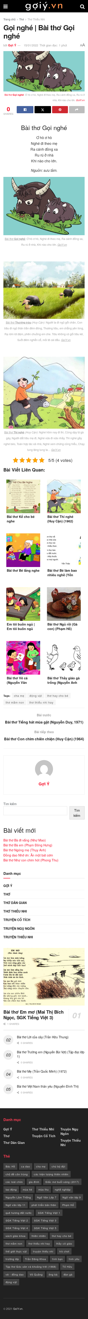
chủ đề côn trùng (17, 1174)
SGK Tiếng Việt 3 (45, 1220)
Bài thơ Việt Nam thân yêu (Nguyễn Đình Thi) (48, 1086)
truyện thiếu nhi (43, 1251)
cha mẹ (19, 696)
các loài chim (14, 1182)
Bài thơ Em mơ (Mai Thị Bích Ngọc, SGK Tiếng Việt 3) (33, 1014)
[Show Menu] (5, 6)
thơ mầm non (15, 702)
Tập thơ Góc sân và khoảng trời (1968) (31, 1266)
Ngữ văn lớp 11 (15, 1205)
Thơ (21, 19)
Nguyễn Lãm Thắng (18, 1197)
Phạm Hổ (68, 1205)
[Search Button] (82, 6)
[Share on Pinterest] (60, 109)
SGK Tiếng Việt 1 (49, 1213)
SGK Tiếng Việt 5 (45, 1228)
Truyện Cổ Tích (16, 919)
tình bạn (57, 1259)
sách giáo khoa (15, 1236)
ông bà (53, 1274)
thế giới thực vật (16, 1251)
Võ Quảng (36, 1274)
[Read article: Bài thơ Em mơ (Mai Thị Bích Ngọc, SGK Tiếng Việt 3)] (44, 977)
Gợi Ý (12, 45)
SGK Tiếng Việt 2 (17, 1220)
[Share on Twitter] (43, 109)
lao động (11, 1189)
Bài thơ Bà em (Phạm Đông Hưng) (27, 845)
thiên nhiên (39, 1236)
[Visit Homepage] (43, 6)
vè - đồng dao (15, 1274)
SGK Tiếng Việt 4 (17, 1228)
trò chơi (64, 1251)
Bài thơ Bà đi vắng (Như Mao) (24, 840)
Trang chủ (9, 19)
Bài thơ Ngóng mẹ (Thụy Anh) (24, 850)
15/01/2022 (31, 45)
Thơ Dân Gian (15, 902)
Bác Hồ (10, 1166)
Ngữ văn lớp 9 (72, 1197)
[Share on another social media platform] (77, 109)
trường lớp (12, 1259)
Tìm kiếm (10, 804)
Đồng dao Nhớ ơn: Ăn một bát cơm (28, 855)
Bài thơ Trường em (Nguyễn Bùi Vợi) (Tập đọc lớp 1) (50, 1054)
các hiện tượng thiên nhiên (51, 1174)
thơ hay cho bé (57, 696)
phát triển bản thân (44, 1205)
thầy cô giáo (64, 1243)
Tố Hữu (67, 1266)
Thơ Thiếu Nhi (36, 19)
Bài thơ (14, 94)
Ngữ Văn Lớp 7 (46, 1197)
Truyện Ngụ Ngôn (19, 928)
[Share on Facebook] (25, 109)
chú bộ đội (58, 1166)
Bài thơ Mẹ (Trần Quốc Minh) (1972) (42, 1071)
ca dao (25, 1166)
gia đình (34, 1182)
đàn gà (68, 1274)
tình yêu (74, 1259)
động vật (36, 696)
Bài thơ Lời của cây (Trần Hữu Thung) (43, 1037)
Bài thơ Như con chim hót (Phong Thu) (30, 860)
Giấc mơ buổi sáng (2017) (62, 1182)
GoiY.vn (18, 1308)
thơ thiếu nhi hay (41, 702)
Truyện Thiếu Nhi (18, 937)
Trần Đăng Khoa (35, 1259)
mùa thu (43, 1189)
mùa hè (27, 1189)
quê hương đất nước (19, 1213)
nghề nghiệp (63, 1189)
